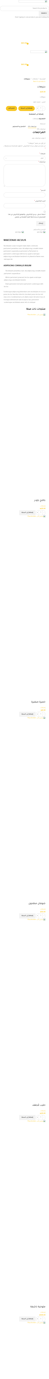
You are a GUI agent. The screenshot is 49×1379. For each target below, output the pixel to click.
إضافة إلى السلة (26, 108)
